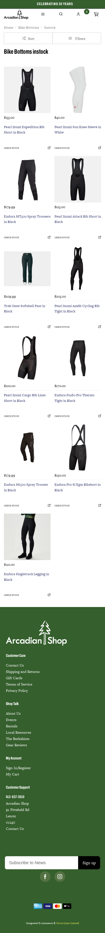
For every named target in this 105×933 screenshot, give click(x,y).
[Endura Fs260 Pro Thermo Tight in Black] (77, 358)
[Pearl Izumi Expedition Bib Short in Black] (27, 90)
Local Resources (18, 732)
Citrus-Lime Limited (67, 923)
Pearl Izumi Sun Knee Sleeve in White (77, 129)
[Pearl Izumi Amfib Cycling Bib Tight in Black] (77, 269)
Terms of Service (19, 684)
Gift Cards (14, 677)
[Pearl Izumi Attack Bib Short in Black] (77, 179)
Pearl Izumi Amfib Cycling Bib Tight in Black (77, 308)
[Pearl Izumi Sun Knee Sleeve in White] (77, 90)
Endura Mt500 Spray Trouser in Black (26, 487)
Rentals (11, 726)
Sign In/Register (18, 767)
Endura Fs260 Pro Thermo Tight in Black (74, 398)
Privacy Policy (17, 690)
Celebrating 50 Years (55, 4)
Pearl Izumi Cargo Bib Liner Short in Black (25, 398)
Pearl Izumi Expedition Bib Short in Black (24, 129)
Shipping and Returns (23, 671)
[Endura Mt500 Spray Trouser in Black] (27, 447)
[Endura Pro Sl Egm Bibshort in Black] (77, 447)
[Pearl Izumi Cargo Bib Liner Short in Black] (27, 358)
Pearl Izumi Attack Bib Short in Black (77, 219)
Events (11, 719)
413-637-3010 (15, 797)
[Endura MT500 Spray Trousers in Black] (27, 179)
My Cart (12, 774)
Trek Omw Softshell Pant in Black (24, 308)
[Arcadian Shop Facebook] (45, 876)
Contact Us (15, 665)
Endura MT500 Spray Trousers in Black (27, 219)
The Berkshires (17, 738)
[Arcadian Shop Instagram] (59, 876)
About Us (13, 713)
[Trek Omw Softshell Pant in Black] (27, 269)
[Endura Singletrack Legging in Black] (27, 537)
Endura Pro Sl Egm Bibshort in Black (77, 487)
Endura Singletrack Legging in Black (26, 577)
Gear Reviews (16, 745)
